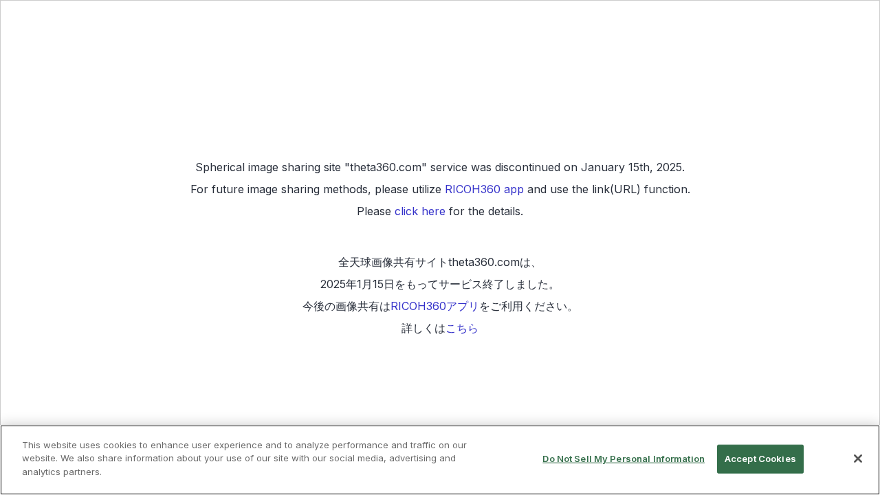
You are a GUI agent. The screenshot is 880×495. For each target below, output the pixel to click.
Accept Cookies (760, 458)
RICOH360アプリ (434, 306)
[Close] (858, 458)
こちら (462, 328)
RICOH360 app (484, 189)
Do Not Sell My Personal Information (623, 458)
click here (420, 211)
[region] (440, 460)
